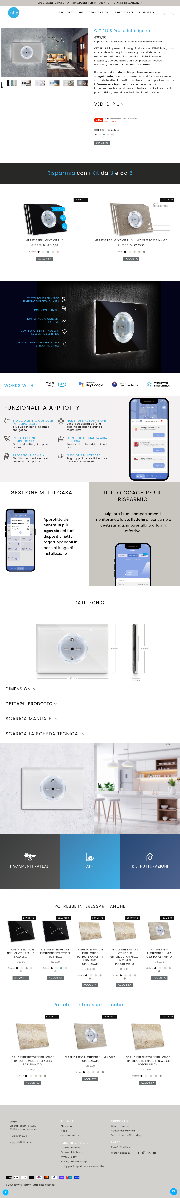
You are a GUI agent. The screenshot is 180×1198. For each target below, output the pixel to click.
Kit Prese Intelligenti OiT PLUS (45, 240)
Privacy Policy (68, 1157)
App (81, 12)
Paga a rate (124, 12)
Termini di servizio (70, 1147)
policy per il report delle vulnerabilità (82, 1166)
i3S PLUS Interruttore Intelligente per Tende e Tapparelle (55, 953)
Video (63, 1130)
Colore (106, 130)
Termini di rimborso (71, 1152)
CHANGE (125, 1146)
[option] (44, 52)
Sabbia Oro (108, 134)
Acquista (44, 258)
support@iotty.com (21, 1142)
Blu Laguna (104, 134)
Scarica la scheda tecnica (43, 734)
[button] (5, 1192)
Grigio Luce (112, 134)
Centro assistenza (121, 1126)
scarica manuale (29, 719)
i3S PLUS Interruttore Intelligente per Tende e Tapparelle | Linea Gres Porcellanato (125, 957)
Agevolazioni (99, 12)
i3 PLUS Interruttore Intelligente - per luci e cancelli (21, 953)
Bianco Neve (99, 134)
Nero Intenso (95, 134)
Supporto (146, 12)
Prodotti (66, 12)
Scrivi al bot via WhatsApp (126, 1135)
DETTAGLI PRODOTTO (29, 704)
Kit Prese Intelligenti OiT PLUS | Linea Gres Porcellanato (131, 240)
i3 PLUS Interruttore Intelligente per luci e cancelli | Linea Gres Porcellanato (90, 957)
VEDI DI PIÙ (107, 104)
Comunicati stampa (72, 1135)
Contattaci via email (123, 1130)
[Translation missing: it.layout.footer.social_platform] (138, 1152)
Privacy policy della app (74, 1161)
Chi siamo (66, 1126)
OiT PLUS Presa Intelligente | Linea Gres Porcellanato (159, 953)
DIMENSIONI (19, 689)
